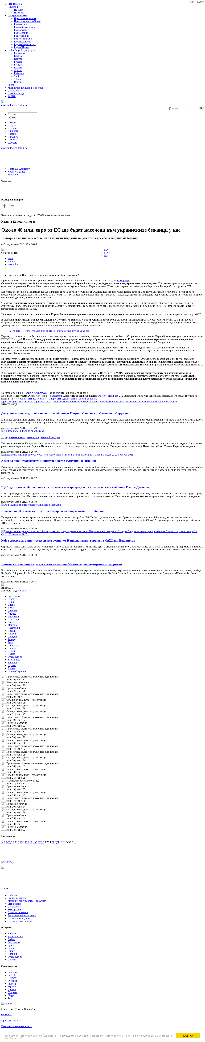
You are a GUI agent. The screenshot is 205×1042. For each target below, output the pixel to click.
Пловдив (12, 636)
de (5, 105)
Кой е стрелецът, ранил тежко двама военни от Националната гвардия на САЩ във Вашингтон (68, 540)
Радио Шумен (21, 47)
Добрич (12, 613)
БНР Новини (19, 398)
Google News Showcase (36, 392)
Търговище (14, 659)
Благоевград (14, 596)
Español (18, 67)
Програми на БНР (17, 15)
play (106, 249)
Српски (18, 70)
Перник (12, 630)
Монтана (12, 625)
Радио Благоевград (24, 27)
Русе (10, 642)
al (21, 105)
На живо (19, 9)
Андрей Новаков (62, 401)
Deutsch (18, 58)
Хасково (12, 662)
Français (18, 64)
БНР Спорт (49, 398)
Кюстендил (14, 619)
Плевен (12, 633)
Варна (11, 601)
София (11, 653)
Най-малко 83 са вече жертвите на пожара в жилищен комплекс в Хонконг (53, 511)
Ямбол (11, 668)
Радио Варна (21, 32)
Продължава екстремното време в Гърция (30, 437)
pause (107, 252)
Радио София (21, 24)
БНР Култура (35, 398)
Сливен (12, 648)
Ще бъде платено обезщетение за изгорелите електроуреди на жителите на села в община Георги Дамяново (75, 487)
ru (8, 105)
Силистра (13, 645)
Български (19, 53)
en (2, 105)
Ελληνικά (19, 73)
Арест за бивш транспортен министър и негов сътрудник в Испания (48, 460)
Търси (12, 117)
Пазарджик (14, 627)
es (13, 105)
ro (26, 105)
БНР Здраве (63, 398)
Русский (18, 61)
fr (11, 105)
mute (10, 258)
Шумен (12, 665)
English (18, 56)
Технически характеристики (16, 1026)
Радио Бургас (21, 30)
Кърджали (13, 616)
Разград (12, 639)
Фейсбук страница (108, 395)
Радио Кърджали (23, 38)
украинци (171, 401)
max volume (14, 264)
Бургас (11, 599)
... (75, 842)
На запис (19, 12)
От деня (28, 401)
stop (106, 255)
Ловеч (11, 622)
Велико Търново (17, 671)
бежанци (77, 401)
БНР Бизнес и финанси (83, 398)
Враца (11, 607)
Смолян (12, 651)
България (13, 174)
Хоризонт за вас (16, 171)
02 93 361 (6, 1014)
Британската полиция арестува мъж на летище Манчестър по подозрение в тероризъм (61, 564)
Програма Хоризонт (25, 18)
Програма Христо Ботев (27, 21)
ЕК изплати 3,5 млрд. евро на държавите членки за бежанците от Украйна (48, 331)
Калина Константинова (112, 401)
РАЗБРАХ (188, 1035)
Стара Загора (15, 656)
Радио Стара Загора (25, 44)
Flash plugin (123, 280)
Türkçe (17, 79)
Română (18, 82)
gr (18, 105)
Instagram (57, 395)
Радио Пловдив (22, 41)
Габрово (12, 610)
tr (23, 105)
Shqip (17, 76)
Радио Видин (21, 35)
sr (16, 105)
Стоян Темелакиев (155, 401)
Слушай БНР (15, 6)
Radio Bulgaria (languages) (21, 50)
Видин (11, 604)
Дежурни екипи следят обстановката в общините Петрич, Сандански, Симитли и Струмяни (65, 413)
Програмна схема (10, 1020)
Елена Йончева (90, 401)
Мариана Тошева (135, 401)
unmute (11, 261)
